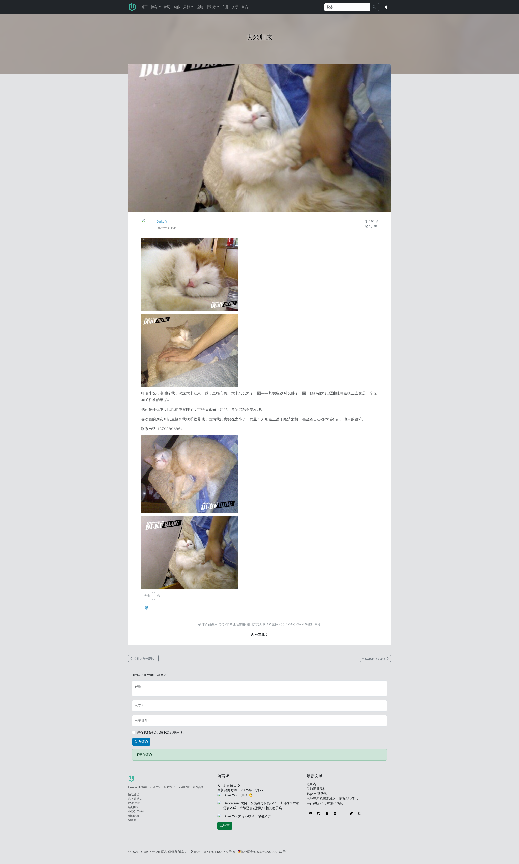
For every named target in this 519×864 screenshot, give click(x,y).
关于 (235, 7)
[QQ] (327, 813)
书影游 (211, 7)
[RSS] (359, 813)
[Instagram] (335, 813)
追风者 (311, 784)
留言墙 (132, 820)
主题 (225, 7)
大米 (147, 596)
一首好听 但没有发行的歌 (325, 803)
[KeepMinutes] (311, 813)
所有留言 (229, 785)
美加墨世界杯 (316, 789)
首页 (144, 7)
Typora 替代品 (317, 794)
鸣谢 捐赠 (134, 803)
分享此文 (261, 635)
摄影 (187, 7)
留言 (245, 7)
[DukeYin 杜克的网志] (132, 7)
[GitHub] (319, 813)
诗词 (167, 7)
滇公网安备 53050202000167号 (263, 852)
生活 (145, 608)
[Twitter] (351, 813)
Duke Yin (163, 221)
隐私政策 (133, 795)
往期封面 (133, 807)
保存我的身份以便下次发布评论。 (161, 732)
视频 (199, 7)
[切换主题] (386, 7)
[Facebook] (343, 813)
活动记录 (133, 816)
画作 (177, 7)
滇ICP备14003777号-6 (219, 852)
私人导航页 (135, 799)
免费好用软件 (136, 812)
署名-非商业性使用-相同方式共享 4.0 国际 (248, 624)
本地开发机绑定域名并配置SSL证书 (332, 799)
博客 (154, 7)
